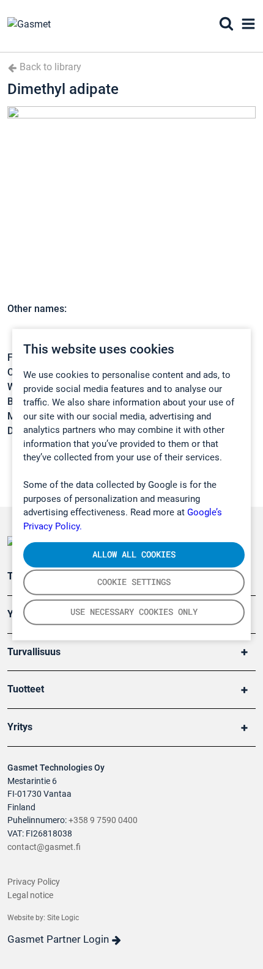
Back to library (49, 67)
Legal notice (30, 895)
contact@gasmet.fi (44, 847)
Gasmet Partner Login (59, 939)
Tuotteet (25, 689)
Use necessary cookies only (134, 611)
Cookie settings (134, 581)
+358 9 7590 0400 (103, 820)
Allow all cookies (134, 554)
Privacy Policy (33, 882)
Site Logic (63, 917)
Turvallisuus (34, 652)
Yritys (19, 727)
